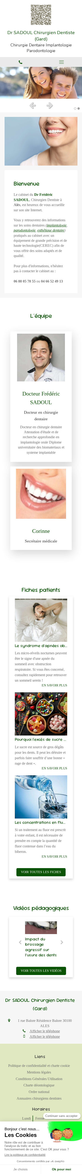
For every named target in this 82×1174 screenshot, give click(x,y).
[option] (41, 83)
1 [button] (75, 108)
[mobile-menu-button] (61, 62)
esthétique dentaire (50, 230)
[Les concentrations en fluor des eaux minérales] (41, 797)
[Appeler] (20, 62)
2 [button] (78, 108)
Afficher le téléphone (45, 1031)
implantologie (57, 225)
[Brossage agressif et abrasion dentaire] (41, 927)
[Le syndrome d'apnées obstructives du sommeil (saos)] (41, 620)
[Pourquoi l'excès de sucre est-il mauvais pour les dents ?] (41, 714)
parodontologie (25, 230)
